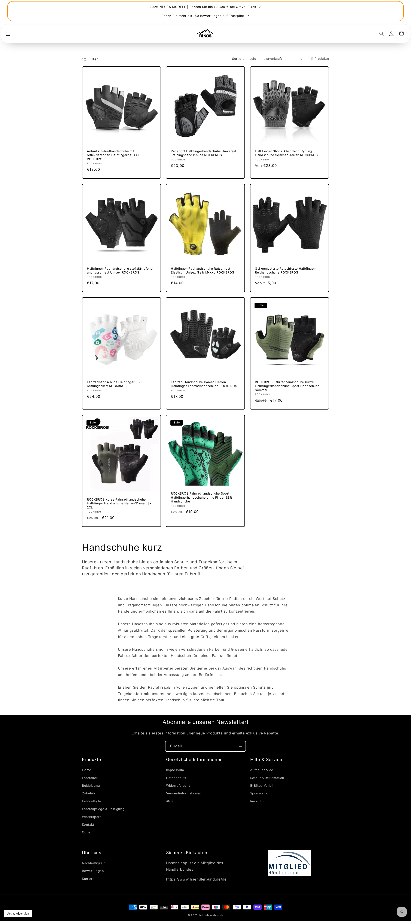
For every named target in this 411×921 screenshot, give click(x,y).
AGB (169, 801)
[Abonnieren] (241, 746)
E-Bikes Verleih (262, 786)
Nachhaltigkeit (93, 863)
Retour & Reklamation (267, 778)
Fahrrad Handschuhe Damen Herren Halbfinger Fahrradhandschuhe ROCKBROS (204, 384)
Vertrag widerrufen (18, 913)
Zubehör (88, 793)
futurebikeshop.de (211, 915)
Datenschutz (176, 778)
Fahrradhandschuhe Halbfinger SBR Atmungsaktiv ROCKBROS (114, 384)
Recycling (258, 801)
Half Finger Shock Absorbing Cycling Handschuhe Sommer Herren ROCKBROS (286, 153)
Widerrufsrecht (178, 786)
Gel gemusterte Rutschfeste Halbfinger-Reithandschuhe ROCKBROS (285, 270)
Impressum (175, 770)
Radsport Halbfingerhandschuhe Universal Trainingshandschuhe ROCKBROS (203, 153)
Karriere (88, 879)
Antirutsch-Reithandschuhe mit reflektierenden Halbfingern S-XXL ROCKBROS (113, 155)
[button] (8, 34)
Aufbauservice (261, 770)
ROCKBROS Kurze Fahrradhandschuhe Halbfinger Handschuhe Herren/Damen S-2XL (119, 503)
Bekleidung (91, 786)
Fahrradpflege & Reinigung (103, 809)
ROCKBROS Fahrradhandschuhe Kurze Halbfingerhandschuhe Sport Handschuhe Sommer (287, 386)
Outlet (87, 832)
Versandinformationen (184, 793)
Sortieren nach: (244, 59)
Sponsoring (259, 793)
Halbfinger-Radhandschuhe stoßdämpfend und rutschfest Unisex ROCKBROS (120, 270)
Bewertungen (93, 871)
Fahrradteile (91, 801)
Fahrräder (90, 778)
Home (87, 770)
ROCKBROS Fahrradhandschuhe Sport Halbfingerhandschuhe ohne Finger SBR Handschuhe (201, 497)
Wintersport (91, 817)
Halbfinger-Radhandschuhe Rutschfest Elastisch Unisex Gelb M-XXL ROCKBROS (202, 270)
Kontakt (88, 825)
